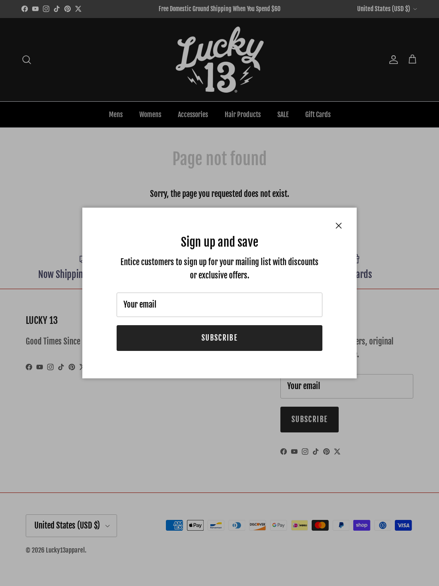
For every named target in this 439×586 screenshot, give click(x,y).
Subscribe (219, 337)
